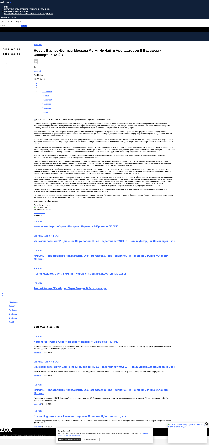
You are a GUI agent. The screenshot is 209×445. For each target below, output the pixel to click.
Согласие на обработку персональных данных (28, 14)
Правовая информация (16, 11)
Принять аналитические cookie (69, 439)
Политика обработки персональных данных (27, 9)
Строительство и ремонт (21, 64)
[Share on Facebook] (106, 83)
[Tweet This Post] (106, 85)
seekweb (37, 71)
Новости (12, 53)
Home (6, 7)
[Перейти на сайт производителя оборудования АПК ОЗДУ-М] (187, 433)
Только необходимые (91, 439)
